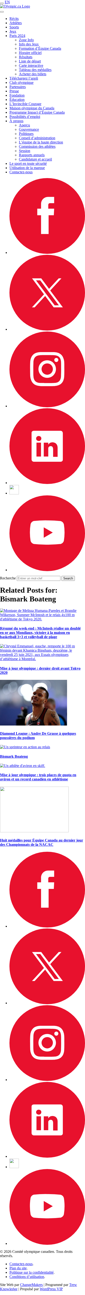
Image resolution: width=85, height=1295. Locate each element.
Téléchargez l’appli (23, 78)
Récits (14, 19)
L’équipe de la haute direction (41, 142)
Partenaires (17, 87)
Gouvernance (29, 129)
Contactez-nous (21, 172)
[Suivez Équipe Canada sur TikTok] (14, 493)
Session (24, 151)
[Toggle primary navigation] (2, 3)
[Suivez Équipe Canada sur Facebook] (47, 253)
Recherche (8, 578)
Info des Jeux (29, 44)
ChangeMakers (31, 1285)
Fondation (17, 95)
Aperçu (24, 125)
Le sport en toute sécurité (28, 163)
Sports (14, 27)
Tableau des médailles (35, 70)
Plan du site (18, 1268)
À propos (16, 121)
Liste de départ (30, 61)
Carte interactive (31, 65)
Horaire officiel (30, 53)
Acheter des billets (32, 74)
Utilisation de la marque (27, 168)
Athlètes (15, 23)
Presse (14, 91)
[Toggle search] (2, 12)
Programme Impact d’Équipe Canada (37, 112)
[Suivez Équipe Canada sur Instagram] (47, 406)
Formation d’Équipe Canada (40, 48)
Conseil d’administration (37, 138)
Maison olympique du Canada (31, 108)
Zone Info (26, 40)
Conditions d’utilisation (26, 1277)
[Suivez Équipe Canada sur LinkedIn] (47, 483)
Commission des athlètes (37, 146)
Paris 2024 (17, 36)
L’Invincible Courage (25, 104)
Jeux (12, 31)
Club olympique (21, 83)
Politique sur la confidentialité (31, 1272)
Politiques (26, 134)
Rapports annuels (32, 155)
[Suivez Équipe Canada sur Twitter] (47, 329)
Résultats (25, 57)
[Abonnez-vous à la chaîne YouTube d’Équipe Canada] (47, 570)
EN (7, 2)
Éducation (17, 100)
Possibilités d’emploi (24, 117)
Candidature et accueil (35, 159)
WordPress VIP (51, 1289)
